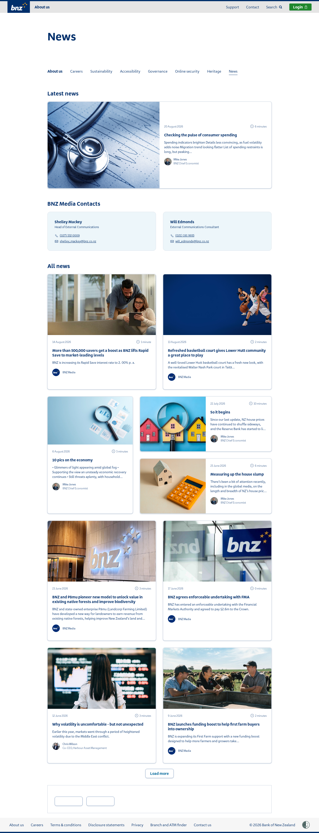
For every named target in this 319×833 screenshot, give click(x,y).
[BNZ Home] (18, 6)
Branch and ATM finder (168, 824)
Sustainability (101, 71)
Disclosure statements (106, 824)
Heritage (214, 71)
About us (42, 7)
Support (232, 7)
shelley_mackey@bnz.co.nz (78, 241)
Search (271, 7)
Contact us (202, 824)
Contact (252, 7)
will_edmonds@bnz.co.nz (192, 241)
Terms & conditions (65, 824)
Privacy (137, 824)
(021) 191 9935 (184, 235)
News (233, 71)
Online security (187, 71)
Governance (157, 71)
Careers (76, 71)
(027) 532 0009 (70, 235)
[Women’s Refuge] (306, 825)
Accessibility (130, 71)
